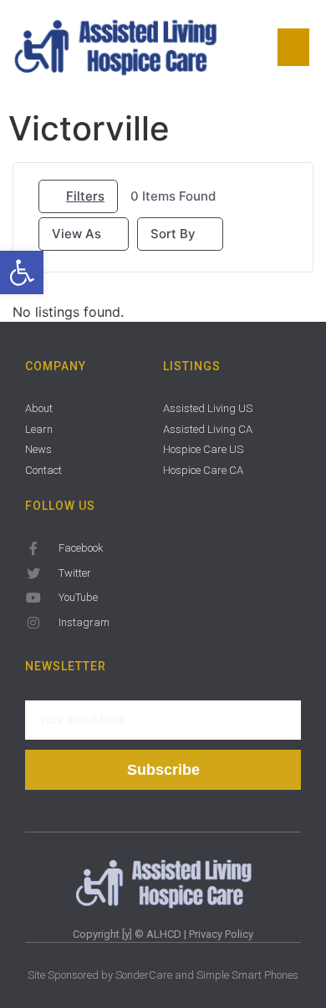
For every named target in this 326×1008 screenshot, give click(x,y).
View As (76, 234)
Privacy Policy (221, 934)
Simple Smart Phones (247, 975)
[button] (21, 272)
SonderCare (143, 975)
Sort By (173, 234)
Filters (85, 196)
